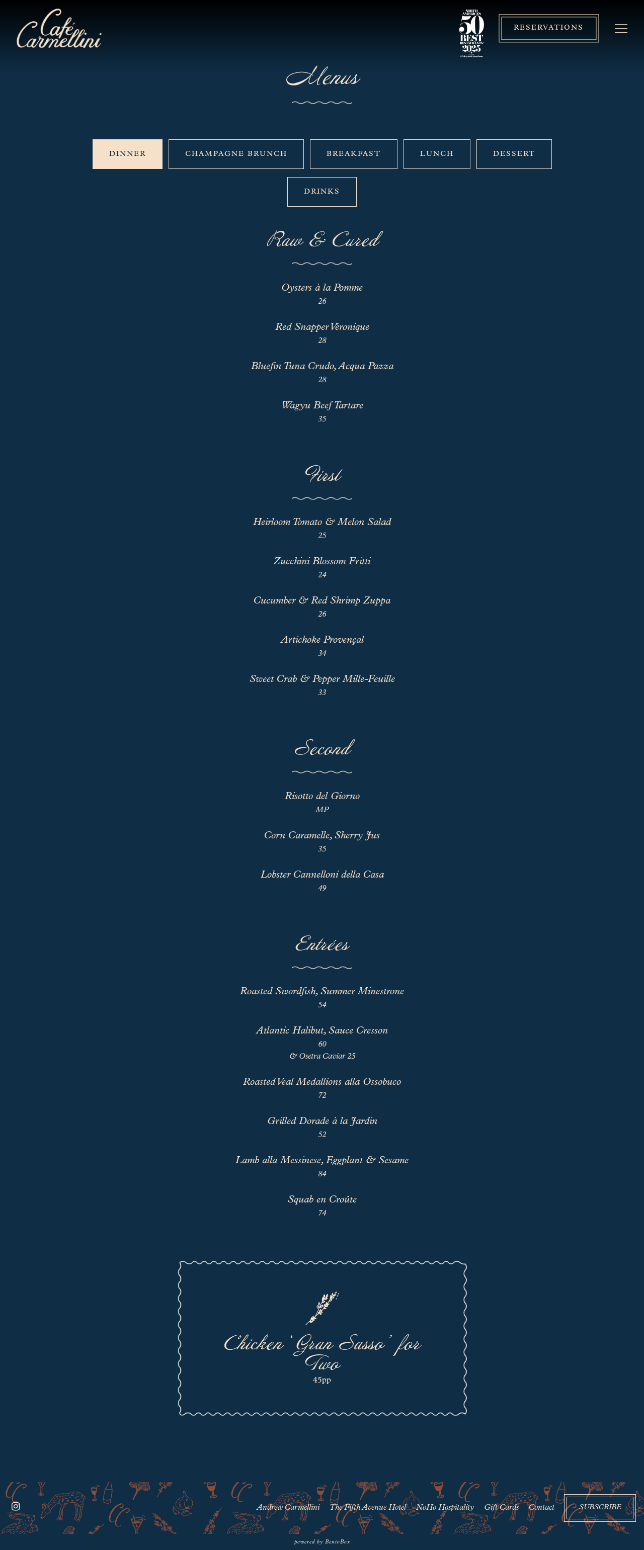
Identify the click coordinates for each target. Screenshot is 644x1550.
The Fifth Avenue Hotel (368, 1508)
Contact (541, 1508)
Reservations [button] (549, 28)
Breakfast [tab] (354, 154)
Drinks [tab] (322, 192)
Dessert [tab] (514, 154)
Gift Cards (501, 1508)
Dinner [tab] (127, 154)
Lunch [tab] (437, 154)
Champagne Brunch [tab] (236, 154)
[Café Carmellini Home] (59, 28)
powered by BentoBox (322, 1542)
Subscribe (600, 1507)
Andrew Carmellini (288, 1508)
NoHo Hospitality (445, 1508)
